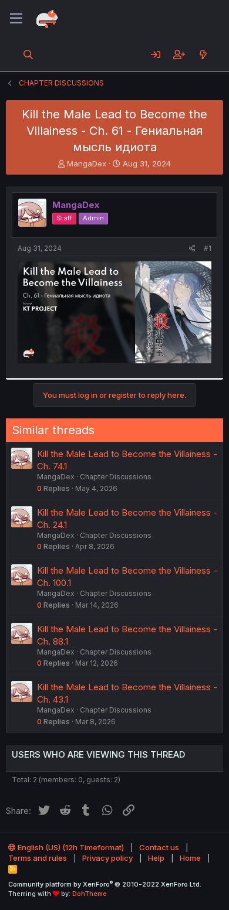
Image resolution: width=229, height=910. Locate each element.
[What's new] (203, 54)
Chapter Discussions (115, 476)
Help (156, 858)
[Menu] (16, 19)
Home (190, 858)
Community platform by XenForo (104, 884)
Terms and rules (37, 858)
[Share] (192, 248)
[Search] (28, 54)
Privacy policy (107, 858)
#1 (207, 248)
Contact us (159, 847)
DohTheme (89, 893)
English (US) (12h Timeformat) (70, 847)
